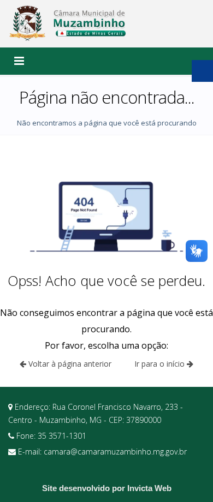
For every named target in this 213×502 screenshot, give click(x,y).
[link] (68, 23)
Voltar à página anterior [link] (68, 363)
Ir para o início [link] (160, 363)
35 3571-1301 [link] (62, 436)
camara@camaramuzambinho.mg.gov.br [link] (115, 451)
